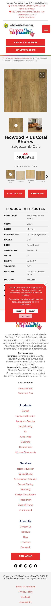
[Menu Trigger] (46, 29)
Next (46, 123)
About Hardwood (16, 58)
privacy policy (30, 299)
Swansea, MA (25, 388)
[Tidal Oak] (21, 175)
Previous (4, 123)
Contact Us (14, 193)
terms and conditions (21, 301)
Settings (25, 316)
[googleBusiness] (26, 566)
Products (27, 58)
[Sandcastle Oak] (30, 174)
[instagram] (21, 566)
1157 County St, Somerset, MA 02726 (28, 6)
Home (5, 58)
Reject (32, 311)
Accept (19, 311)
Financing (37, 193)
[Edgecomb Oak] (11, 174)
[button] (25, 42)
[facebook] (16, 566)
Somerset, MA (25, 393)
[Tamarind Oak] (40, 175)
